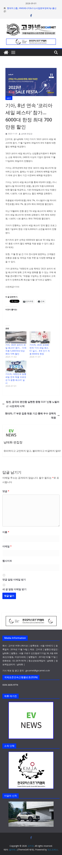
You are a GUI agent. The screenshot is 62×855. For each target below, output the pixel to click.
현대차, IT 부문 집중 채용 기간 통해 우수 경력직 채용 (30, 415)
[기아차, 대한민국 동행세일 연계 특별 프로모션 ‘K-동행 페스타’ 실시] (15, 367)
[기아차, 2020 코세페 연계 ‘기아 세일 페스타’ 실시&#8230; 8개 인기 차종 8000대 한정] (40, 337)
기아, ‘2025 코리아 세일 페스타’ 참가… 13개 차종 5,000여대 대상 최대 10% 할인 (15, 349)
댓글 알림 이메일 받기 (14, 579)
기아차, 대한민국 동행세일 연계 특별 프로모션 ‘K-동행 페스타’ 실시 (15, 378)
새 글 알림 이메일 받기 (14, 589)
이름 (5, 532)
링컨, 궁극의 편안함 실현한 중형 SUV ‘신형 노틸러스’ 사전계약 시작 (32, 404)
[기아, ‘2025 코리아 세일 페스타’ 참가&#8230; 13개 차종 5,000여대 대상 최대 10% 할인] (15, 337)
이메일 (7, 546)
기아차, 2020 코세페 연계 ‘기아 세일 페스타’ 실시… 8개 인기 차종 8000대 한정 (39, 349)
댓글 (5, 491)
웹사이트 (7, 560)
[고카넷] (6, 52)
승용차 (9, 98)
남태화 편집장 (26, 133)
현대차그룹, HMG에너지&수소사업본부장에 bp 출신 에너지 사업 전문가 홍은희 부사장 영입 (31, 10)
